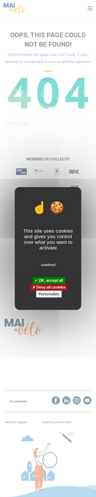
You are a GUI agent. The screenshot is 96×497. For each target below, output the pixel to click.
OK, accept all (50, 280)
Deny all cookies (50, 287)
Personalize (48, 294)
